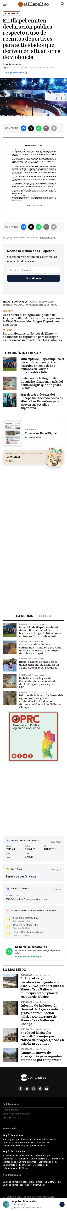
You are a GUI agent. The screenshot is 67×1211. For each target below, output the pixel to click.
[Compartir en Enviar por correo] (46, 128)
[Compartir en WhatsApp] (39, 128)
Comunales (47, 302)
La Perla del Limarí (27, 1161)
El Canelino (24, 1165)
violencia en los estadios (42, 305)
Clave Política (35, 1182)
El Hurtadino (54, 1158)
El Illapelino (38, 1165)
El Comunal (8, 1155)
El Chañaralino (25, 1139)
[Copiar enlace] (54, 128)
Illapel (20, 305)
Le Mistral (49, 1182)
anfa (34, 302)
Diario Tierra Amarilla (24, 1142)
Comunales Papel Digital (15, 1182)
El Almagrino (9, 1139)
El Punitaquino (46, 1161)
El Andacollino (38, 1158)
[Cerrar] (62, 1204)
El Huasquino (22, 1145)
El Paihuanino (22, 1158)
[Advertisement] (33, 501)
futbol (8, 305)
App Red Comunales (35, 1184)
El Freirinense (38, 1145)
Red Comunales (13, 64)
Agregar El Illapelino (14, 72)
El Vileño (23, 1168)
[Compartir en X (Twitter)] (31, 128)
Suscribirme (33, 278)
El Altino (41, 1142)
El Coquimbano (38, 1155)
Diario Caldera (41, 1139)
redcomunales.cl (11, 1109)
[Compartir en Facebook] (23, 128)
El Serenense (22, 1155)
